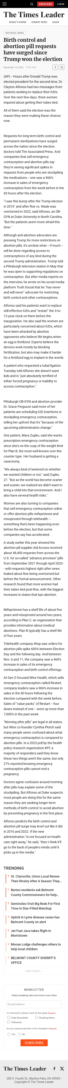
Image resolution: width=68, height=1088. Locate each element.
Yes (13, 1034)
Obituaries (16, 1022)
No (23, 1034)
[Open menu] (4, 4)
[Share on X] (61, 67)
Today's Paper (17, 22)
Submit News (39, 22)
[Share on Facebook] (55, 67)
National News (15, 33)
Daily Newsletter (19, 1017)
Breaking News (47, 1017)
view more (32, 971)
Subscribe (45, 4)
